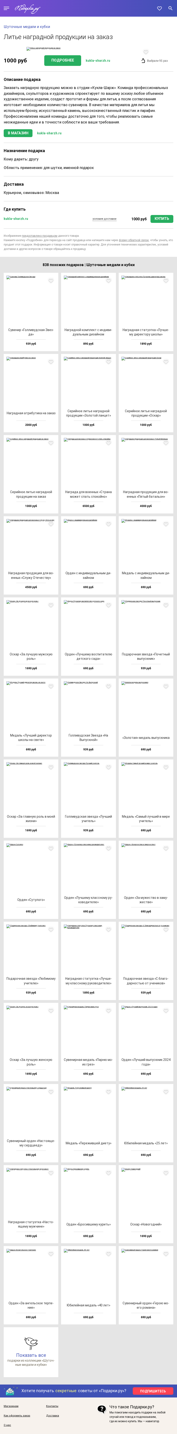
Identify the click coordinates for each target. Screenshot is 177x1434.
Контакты (52, 1406)
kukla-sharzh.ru (98, 60)
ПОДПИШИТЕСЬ (153, 1391)
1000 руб (139, 219)
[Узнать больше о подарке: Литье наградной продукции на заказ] (88, 49)
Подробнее (62, 60)
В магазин (18, 133)
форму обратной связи (134, 240)
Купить (162, 218)
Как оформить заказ (17, 1415)
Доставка (52, 1415)
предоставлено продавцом (39, 235)
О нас (7, 1425)
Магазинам (11, 1406)
